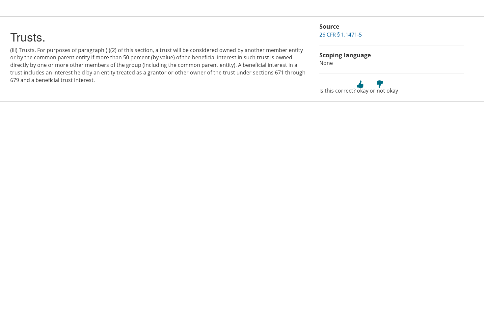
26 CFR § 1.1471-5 (340, 34)
